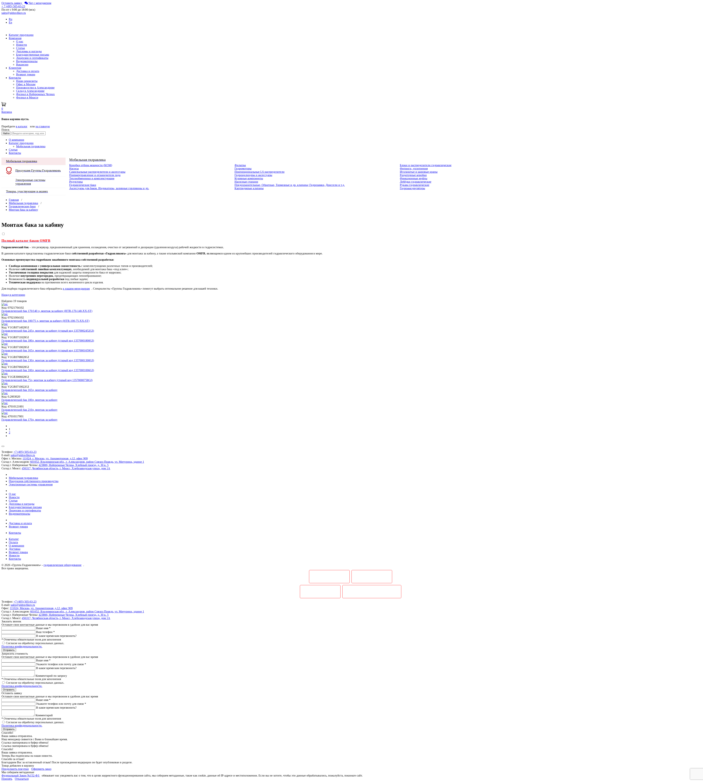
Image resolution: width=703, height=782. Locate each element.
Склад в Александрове (30, 90)
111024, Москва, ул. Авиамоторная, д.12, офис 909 (41, 608)
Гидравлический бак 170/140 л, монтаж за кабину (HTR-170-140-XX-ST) (46, 310)
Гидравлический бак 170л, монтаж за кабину (29, 419)
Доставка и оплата (27, 71)
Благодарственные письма (32, 54)
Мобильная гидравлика (23, 203)
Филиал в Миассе (27, 97)
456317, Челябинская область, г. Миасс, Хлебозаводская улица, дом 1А (66, 468)
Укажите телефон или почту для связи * (61, 664)
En (10, 22)
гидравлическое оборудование (62, 565)
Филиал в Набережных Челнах (35, 94)
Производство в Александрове (35, 87)
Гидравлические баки (22, 206)
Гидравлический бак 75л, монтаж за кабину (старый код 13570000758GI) (46, 380)
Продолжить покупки (15, 768)
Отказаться (22, 778)
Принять (6, 778)
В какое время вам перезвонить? (56, 635)
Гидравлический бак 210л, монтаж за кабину (29, 409)
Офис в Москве (26, 84)
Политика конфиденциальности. (21, 646)
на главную (43, 126)
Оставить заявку (12, 3)
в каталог (21, 126)
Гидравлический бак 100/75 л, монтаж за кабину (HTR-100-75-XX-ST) (45, 320)
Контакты (15, 152)
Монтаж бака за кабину (23, 209)
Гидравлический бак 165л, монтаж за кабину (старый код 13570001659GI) (47, 350)
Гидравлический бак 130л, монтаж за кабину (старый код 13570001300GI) (47, 360)
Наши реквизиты (27, 81)
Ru (10, 19)
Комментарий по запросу (51, 675)
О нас (19, 41)
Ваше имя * (43, 628)
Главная (14, 199)
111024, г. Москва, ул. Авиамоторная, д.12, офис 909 (55, 458)
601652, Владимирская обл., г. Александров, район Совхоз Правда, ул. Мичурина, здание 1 (87, 461)
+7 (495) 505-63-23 (25, 451)
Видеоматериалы (27, 61)
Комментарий (44, 715)
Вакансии (22, 64)
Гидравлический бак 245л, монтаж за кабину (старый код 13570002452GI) (47, 330)
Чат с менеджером (39, 3)
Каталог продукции (21, 143)
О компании (16, 139)
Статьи (20, 48)
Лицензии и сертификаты (32, 57)
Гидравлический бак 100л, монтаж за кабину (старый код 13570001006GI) (47, 370)
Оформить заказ (41, 768)
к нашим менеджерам (76, 288)
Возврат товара (25, 74)
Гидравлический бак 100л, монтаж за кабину (29, 399)
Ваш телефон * (45, 632)
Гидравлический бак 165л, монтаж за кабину (29, 390)
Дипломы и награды (29, 51)
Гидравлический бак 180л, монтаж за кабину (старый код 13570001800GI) (47, 340)
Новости (21, 44)
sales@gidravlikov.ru (23, 455)
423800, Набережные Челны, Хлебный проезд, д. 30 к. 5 (74, 465)
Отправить (9, 650)
